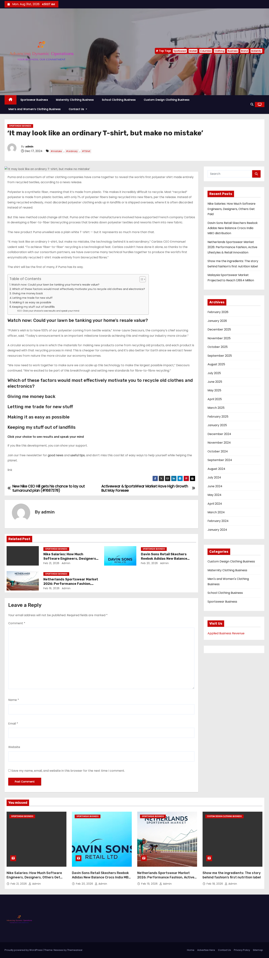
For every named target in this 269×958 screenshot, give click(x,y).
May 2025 (214, 390)
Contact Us (77, 109)
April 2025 (215, 399)
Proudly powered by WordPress (24, 950)
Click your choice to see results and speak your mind (51, 310)
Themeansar (75, 950)
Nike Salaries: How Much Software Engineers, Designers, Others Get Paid (70, 558)
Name (13, 700)
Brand (244, 50)
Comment (16, 623)
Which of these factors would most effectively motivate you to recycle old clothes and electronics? (78, 289)
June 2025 (215, 382)
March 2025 (216, 408)
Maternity (256, 50)
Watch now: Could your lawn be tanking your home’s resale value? (55, 284)
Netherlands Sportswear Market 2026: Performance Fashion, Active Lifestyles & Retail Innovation (232, 247)
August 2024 (216, 469)
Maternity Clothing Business (75, 100)
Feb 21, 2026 (51, 563)
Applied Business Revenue (226, 633)
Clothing (219, 50)
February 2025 (218, 416)
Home (190, 950)
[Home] (10, 100)
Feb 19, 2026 (51, 588)
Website (14, 747)
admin (29, 146)
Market (193, 50)
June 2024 (215, 486)
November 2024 (219, 442)
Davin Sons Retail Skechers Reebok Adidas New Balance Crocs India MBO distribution (165, 558)
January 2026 (217, 321)
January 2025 (217, 425)
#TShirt (86, 151)
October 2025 (218, 347)
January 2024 (217, 530)
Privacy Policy (242, 950)
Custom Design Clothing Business (167, 100)
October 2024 (218, 451)
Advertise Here (206, 950)
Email (13, 723)
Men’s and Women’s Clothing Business (35, 109)
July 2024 (214, 477)
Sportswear (179, 50)
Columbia (205, 50)
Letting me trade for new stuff (32, 298)
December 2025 (219, 329)
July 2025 (214, 373)
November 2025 (219, 338)
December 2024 (219, 434)
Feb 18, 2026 (215, 884)
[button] (252, 104)
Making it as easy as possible (31, 302)
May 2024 (214, 495)
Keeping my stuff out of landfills (33, 307)
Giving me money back (27, 293)
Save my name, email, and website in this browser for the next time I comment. (68, 771)
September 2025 (220, 356)
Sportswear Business (34, 100)
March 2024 (216, 512)
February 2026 (218, 312)
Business (233, 50)
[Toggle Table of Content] (141, 279)
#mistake (56, 151)
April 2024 (215, 504)
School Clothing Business (119, 100)
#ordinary (72, 151)
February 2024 (218, 521)
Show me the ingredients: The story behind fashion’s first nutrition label (232, 875)
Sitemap (258, 950)
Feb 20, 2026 (149, 563)
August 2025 (216, 364)
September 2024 (220, 460)
